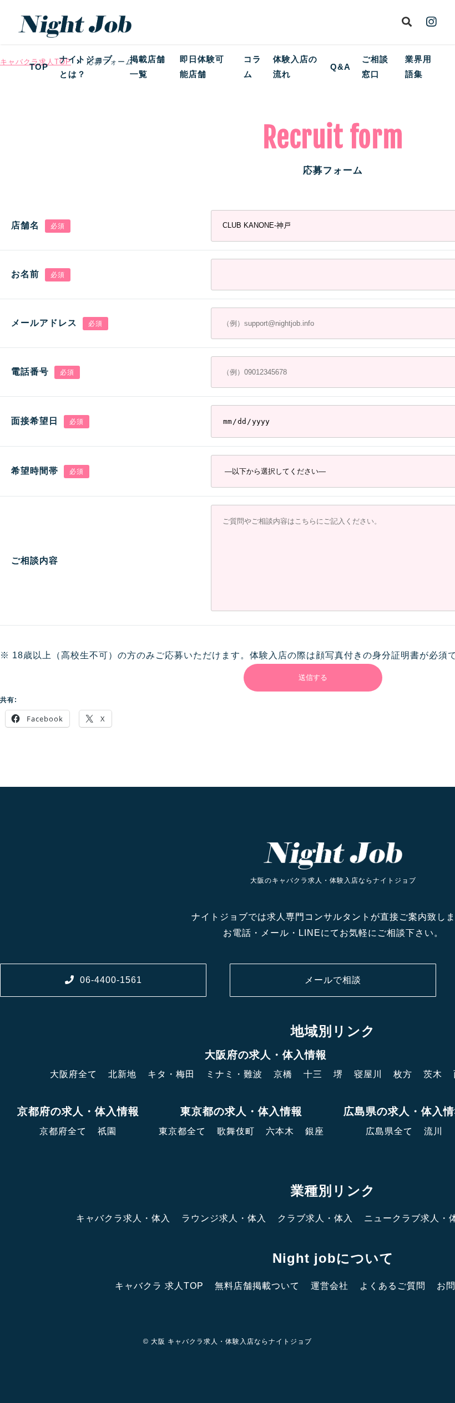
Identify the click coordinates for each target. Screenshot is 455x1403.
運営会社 (329, 1286)
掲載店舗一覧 (147, 66)
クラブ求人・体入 (315, 1218)
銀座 (314, 1131)
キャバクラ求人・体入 (123, 1218)
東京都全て (182, 1131)
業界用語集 (418, 66)
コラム (252, 66)
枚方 (402, 1074)
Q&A (340, 66)
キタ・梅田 (171, 1074)
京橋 (283, 1074)
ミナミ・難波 (234, 1074)
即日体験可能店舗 (202, 66)
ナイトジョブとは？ (86, 66)
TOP (38, 66)
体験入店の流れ (295, 66)
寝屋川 (368, 1074)
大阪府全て (73, 1074)
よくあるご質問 (393, 1286)
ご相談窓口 (375, 66)
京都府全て (63, 1131)
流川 (433, 1131)
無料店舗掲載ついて (257, 1286)
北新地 (122, 1074)
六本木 (280, 1131)
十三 (313, 1074)
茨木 (432, 1074)
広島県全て (389, 1131)
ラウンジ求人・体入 (223, 1218)
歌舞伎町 (236, 1131)
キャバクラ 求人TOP (159, 1286)
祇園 (107, 1131)
